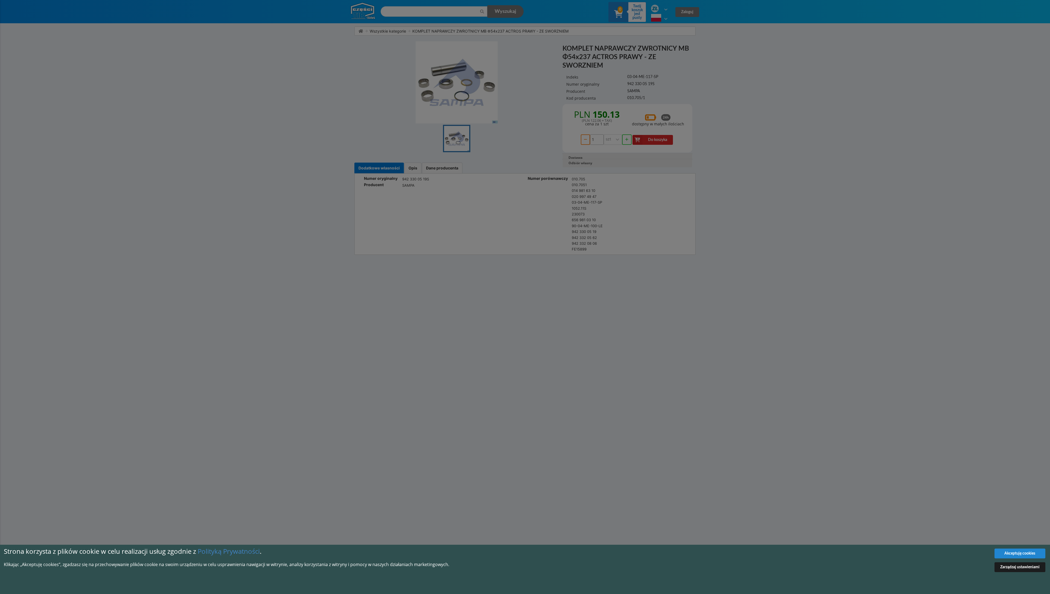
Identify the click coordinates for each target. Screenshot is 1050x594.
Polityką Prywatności (229, 551)
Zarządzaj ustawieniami (1020, 567)
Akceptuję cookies (1019, 553)
